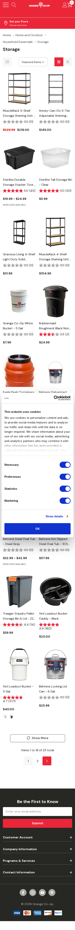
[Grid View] (58, 61)
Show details (54, 516)
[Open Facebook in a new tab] (23, 892)
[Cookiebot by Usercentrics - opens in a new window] (54, 398)
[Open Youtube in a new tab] (42, 892)
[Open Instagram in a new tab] (32, 892)
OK (37, 528)
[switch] (65, 477)
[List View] (67, 61)
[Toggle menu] (6, 5)
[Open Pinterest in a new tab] (52, 892)
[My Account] (64, 5)
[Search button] (14, 5)
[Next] (46, 760)
